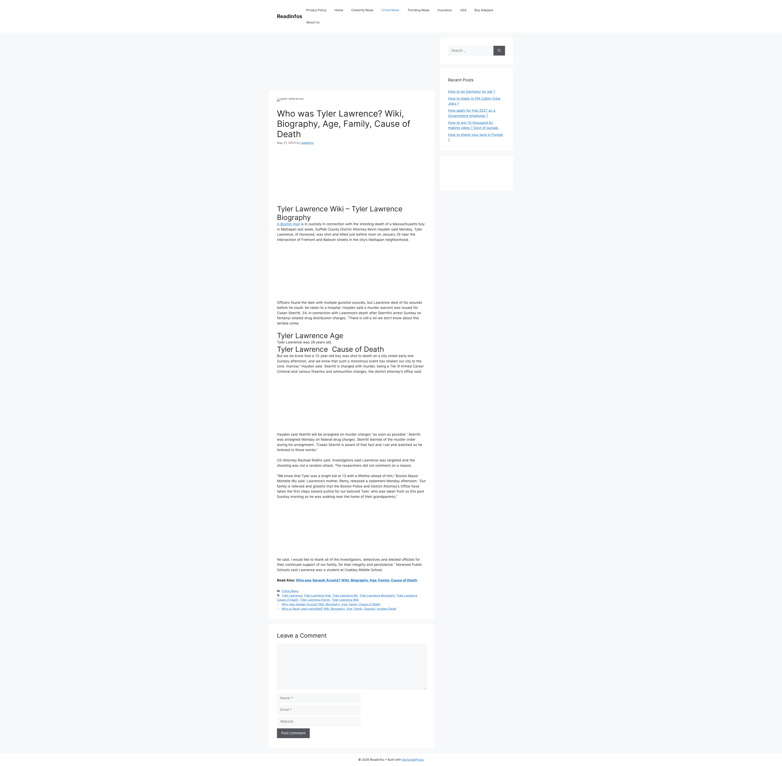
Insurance (445, 10)
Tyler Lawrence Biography (377, 595)
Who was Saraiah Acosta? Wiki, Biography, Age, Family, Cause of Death (356, 580)
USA (463, 10)
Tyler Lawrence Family (315, 599)
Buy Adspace (483, 10)
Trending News (418, 10)
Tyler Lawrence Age (317, 595)
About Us (313, 22)
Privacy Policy (316, 10)
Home (339, 10)
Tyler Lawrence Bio (345, 595)
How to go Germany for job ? (471, 92)
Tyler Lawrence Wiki (345, 599)
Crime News (390, 10)
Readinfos (289, 16)
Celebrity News (362, 10)
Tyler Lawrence (292, 595)
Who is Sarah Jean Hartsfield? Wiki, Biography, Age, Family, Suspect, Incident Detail (339, 608)
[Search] (499, 51)
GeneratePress (413, 760)
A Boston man (288, 224)
